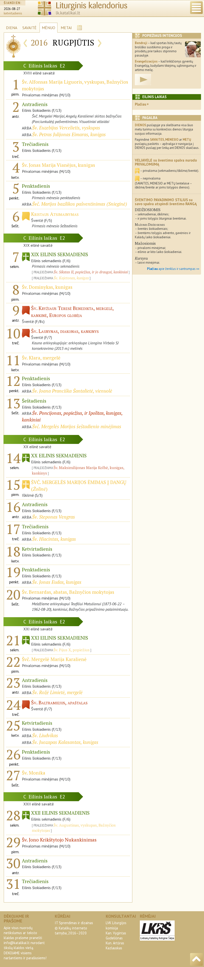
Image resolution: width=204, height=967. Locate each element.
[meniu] (196, 7)
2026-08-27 (12, 9)
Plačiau (140, 104)
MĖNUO (48, 27)
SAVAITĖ (29, 27)
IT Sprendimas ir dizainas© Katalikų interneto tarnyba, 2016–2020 (74, 927)
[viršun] (196, 959)
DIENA (11, 27)
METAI (66, 27)
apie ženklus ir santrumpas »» (173, 269)
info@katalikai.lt (17, 942)
